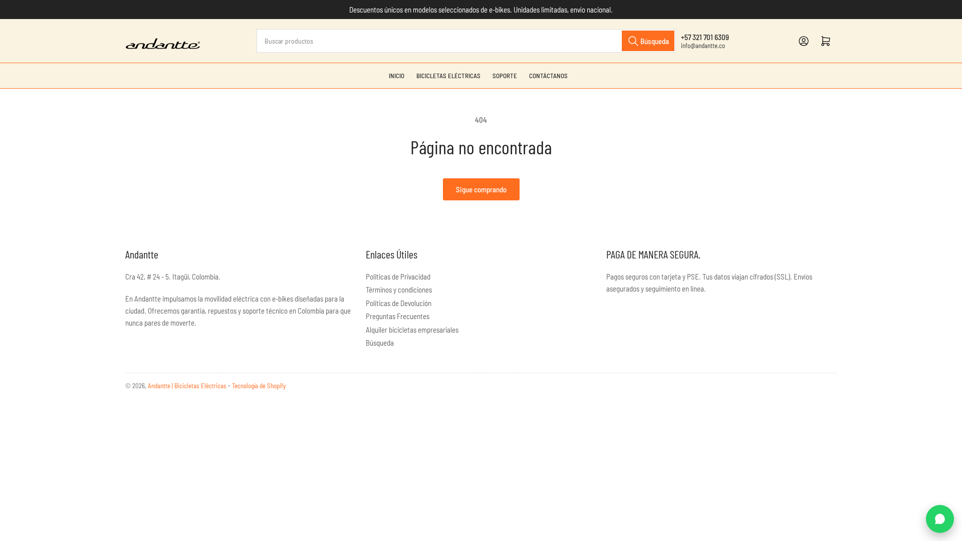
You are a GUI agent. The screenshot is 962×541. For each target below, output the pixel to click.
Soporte (505, 76)
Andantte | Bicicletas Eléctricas (188, 386)
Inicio (396, 76)
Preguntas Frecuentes (397, 316)
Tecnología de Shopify (259, 386)
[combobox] (466, 41)
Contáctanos (548, 76)
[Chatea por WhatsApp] (940, 519)
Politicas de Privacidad (398, 276)
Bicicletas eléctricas (448, 76)
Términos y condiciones (399, 289)
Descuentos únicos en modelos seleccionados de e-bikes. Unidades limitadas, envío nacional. (481, 9)
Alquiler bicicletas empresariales (412, 329)
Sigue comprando (481, 189)
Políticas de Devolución (398, 303)
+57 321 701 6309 (705, 37)
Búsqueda (380, 342)
